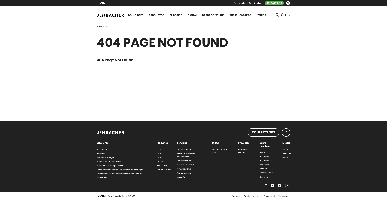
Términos (283, 196)
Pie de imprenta (252, 196)
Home (99, 26)
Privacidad (269, 196)
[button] (288, 3)
